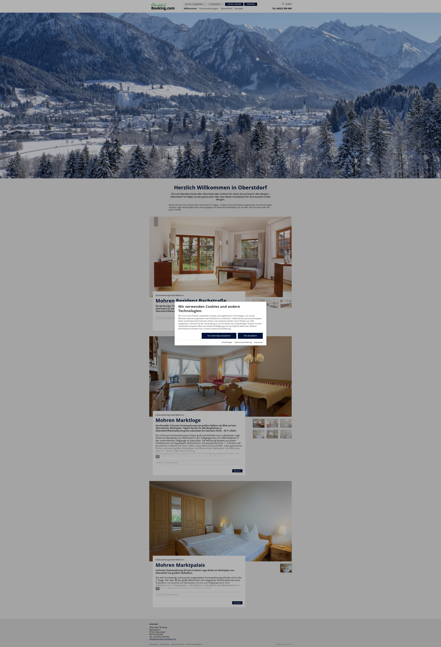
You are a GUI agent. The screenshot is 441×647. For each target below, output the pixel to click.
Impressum (258, 342)
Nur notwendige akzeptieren (219, 336)
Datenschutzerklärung (243, 342)
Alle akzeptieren (250, 336)
